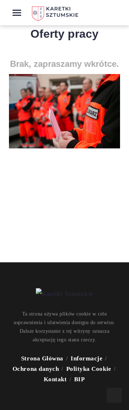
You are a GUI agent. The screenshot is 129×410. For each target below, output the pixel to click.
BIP (79, 379)
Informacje (86, 358)
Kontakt (55, 379)
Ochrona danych (36, 368)
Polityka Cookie (88, 368)
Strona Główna (42, 358)
